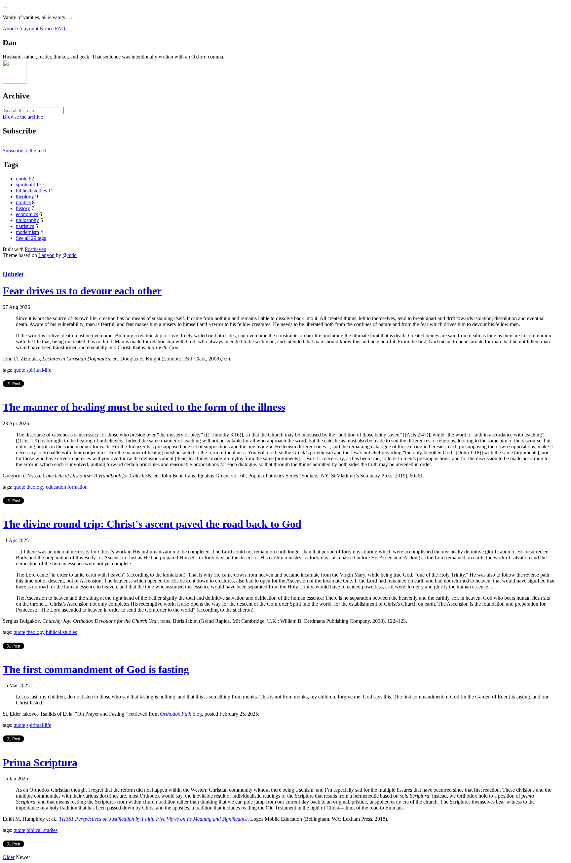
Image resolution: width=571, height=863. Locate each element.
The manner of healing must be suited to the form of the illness (144, 407)
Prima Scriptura (40, 763)
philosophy (27, 220)
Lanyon (46, 255)
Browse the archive (23, 117)
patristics (25, 226)
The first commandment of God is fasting (96, 669)
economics (27, 214)
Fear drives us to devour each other (82, 291)
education (56, 487)
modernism (27, 232)
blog (181, 714)
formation (77, 487)
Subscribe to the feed (24, 150)
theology (25, 196)
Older (9, 857)
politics (23, 202)
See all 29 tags (31, 238)
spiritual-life (28, 184)
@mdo (69, 255)
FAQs (61, 28)
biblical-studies (31, 190)
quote (21, 178)
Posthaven (35, 249)
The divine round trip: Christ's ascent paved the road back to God (152, 524)
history (23, 208)
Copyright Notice (35, 28)
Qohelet (13, 274)
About (9, 28)
